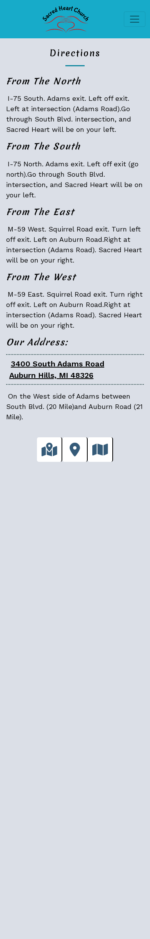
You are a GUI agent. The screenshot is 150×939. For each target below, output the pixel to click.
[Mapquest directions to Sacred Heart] (100, 449)
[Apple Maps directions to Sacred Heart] (75, 449)
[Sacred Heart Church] (64, 19)
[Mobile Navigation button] (134, 19)
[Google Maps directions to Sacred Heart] (49, 449)
